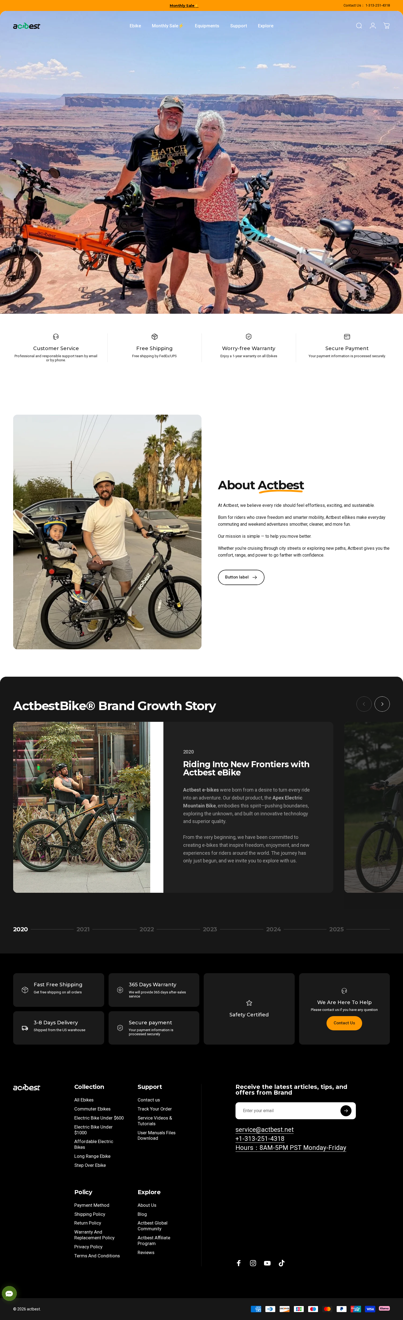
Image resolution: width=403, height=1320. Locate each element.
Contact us (149, 1100)
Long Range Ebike (92, 1156)
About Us (147, 1205)
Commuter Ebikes (92, 1109)
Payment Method (91, 1205)
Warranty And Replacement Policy (94, 1234)
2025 (339, 930)
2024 (276, 930)
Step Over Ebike (90, 1165)
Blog (142, 1214)
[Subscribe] (345, 1110)
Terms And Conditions (97, 1255)
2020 (22, 930)
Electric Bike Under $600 (99, 1118)
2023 (213, 930)
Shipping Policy (89, 1214)
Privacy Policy (88, 1246)
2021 (86, 930)
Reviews (146, 1252)
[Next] (382, 704)
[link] (290, 1148)
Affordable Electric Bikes (93, 1144)
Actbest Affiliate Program (154, 1240)
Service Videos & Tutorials (155, 1120)
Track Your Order (155, 1109)
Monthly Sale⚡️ (184, 5)
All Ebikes (83, 1100)
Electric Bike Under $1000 (93, 1129)
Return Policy (87, 1223)
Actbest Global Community (153, 1225)
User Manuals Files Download (156, 1135)
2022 (150, 930)
